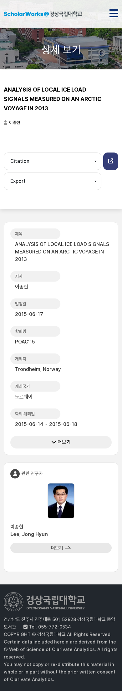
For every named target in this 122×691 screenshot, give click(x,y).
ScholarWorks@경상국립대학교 (43, 15)
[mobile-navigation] (113, 12)
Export (18, 181)
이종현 (14, 122)
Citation (19, 161)
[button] (110, 161)
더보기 (63, 442)
